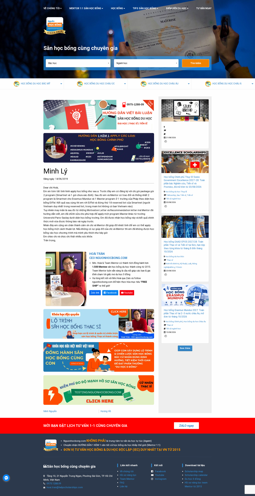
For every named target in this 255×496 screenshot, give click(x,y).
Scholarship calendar (196, 475)
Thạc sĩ (170, 260)
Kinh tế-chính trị (172, 263)
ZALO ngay (186, 425)
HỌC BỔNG (117, 8)
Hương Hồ (105, 411)
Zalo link (95, 292)
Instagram (160, 479)
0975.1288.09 (54, 483)
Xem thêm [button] (185, 348)
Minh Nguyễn (50, 411)
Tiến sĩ (190, 195)
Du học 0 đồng (193, 479)
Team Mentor (127, 479)
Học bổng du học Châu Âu (195, 321)
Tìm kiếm (195, 63)
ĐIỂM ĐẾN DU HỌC (176, 8)
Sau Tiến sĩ (181, 195)
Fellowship (171, 195)
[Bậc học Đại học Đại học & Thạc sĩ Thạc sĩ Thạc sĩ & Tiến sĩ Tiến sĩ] (80, 63)
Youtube (128, 292)
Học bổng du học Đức (174, 256)
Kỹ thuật (183, 263)
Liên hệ (123, 486)
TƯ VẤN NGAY (203, 8)
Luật (189, 263)
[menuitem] (32, 83)
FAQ (122, 482)
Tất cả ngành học (173, 199)
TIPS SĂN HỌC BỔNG (144, 8)
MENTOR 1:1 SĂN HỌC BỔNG (85, 8)
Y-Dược (179, 267)
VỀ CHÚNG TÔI (52, 8)
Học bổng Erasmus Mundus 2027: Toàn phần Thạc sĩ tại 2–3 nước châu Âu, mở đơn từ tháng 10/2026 (184, 313)
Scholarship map (194, 471)
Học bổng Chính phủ (174, 321)
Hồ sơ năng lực (128, 475)
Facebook (111, 292)
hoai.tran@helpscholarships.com (65, 487)
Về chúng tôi (127, 471)
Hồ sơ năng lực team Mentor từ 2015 (196, 484)
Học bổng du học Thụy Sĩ (176, 192)
